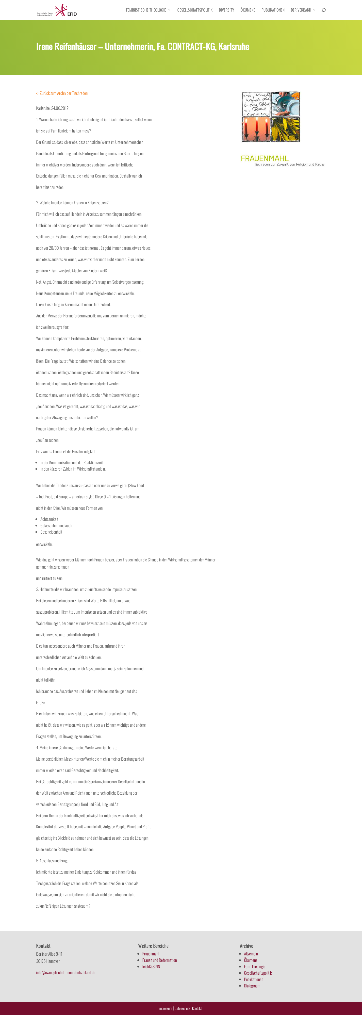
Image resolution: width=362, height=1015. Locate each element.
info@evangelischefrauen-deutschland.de (65, 972)
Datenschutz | (183, 1008)
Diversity (226, 10)
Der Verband (301, 10)
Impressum (165, 1008)
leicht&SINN (151, 966)
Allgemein (251, 953)
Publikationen (273, 10)
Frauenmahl (150, 953)
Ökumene (248, 10)
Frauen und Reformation (159, 960)
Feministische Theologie (146, 10)
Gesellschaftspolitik (195, 10)
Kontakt (197, 1008)
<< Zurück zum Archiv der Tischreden (62, 93)
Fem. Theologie (254, 966)
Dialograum (252, 985)
